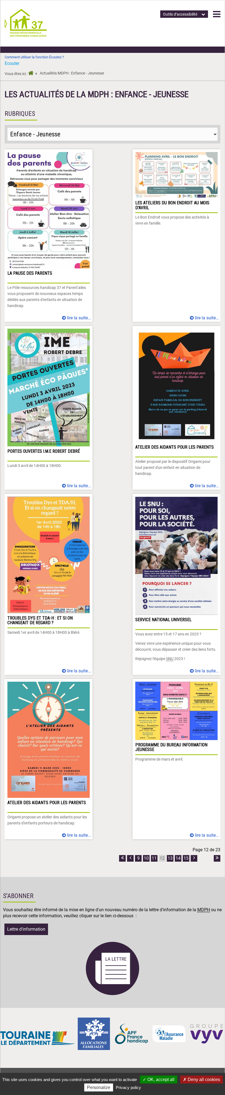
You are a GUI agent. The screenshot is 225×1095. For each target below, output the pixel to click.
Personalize (98, 1087)
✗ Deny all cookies (201, 1079)
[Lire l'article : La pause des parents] (48, 235)
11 (154, 858)
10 (146, 858)
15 (186, 858)
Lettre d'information (26, 929)
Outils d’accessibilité (180, 14)
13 (170, 858)
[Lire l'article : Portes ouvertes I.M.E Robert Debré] (48, 408)
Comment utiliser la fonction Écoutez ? (34, 57)
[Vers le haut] (214, 1065)
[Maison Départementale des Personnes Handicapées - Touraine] (26, 35)
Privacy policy (128, 1087)
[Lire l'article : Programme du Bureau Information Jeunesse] (176, 759)
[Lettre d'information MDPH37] (112, 994)
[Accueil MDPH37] (32, 73)
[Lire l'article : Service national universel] (176, 584)
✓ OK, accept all (159, 1079)
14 (178, 858)
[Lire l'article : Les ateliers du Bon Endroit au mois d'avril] (176, 235)
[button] (216, 14)
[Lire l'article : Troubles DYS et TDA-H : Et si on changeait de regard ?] (48, 584)
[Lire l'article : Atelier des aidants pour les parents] (176, 408)
